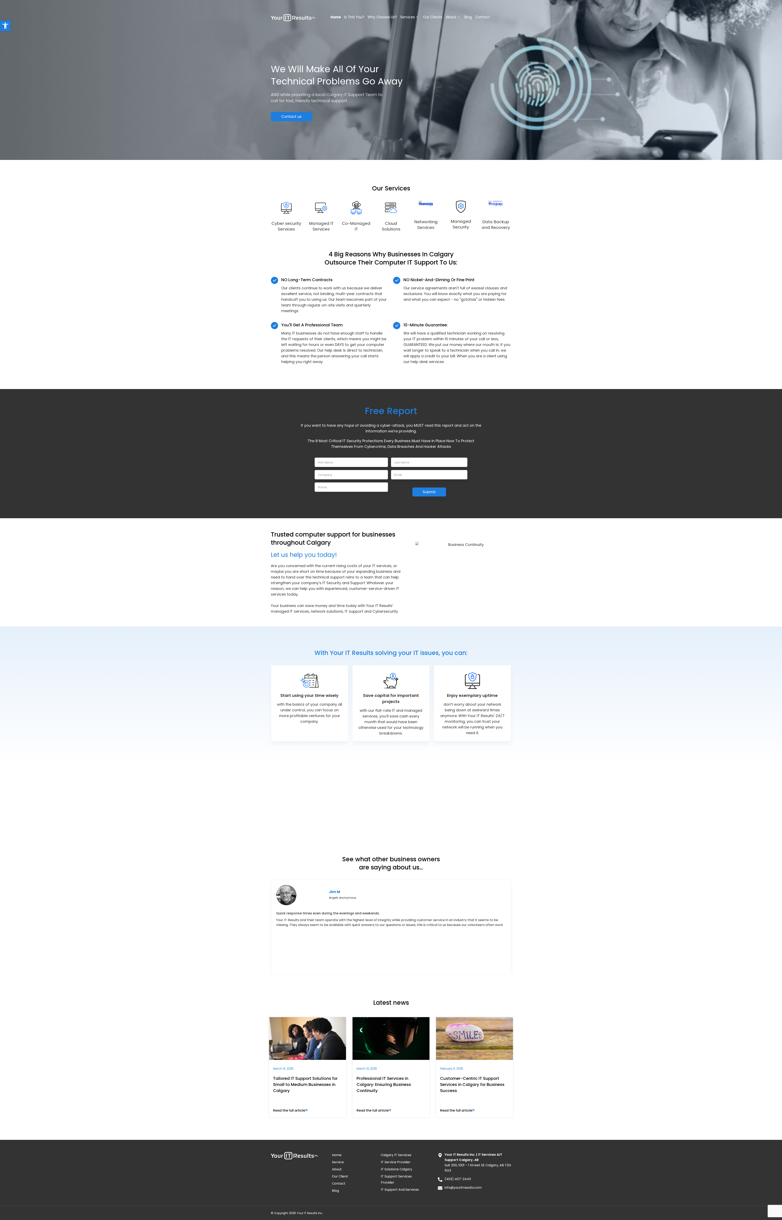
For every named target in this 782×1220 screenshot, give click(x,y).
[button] (5, 25)
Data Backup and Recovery (496, 224)
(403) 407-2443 (412, 815)
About (451, 17)
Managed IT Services (321, 226)
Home (336, 17)
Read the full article (289, 1110)
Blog (468, 17)
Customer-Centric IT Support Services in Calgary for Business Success (472, 1084)
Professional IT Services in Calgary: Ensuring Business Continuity (384, 1084)
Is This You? (354, 17)
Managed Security (461, 224)
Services (407, 17)
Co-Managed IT (356, 226)
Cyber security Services (286, 226)
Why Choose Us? (382, 17)
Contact (482, 17)
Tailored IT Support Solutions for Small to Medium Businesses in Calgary (305, 1084)
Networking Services (426, 224)
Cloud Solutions (391, 226)
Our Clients (432, 17)
